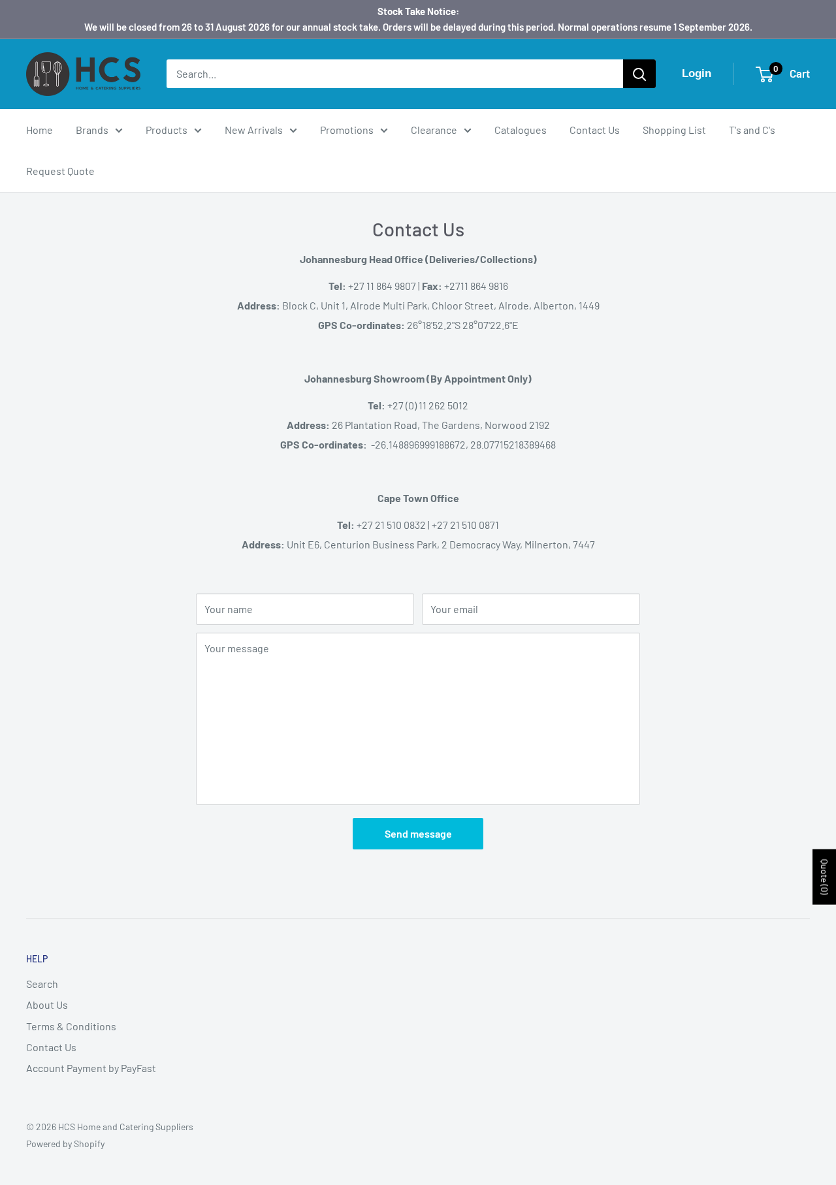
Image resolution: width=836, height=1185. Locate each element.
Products (166, 129)
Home (39, 129)
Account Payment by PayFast (91, 1068)
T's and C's (752, 129)
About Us (47, 1004)
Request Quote (60, 171)
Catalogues (520, 129)
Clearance (434, 129)
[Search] (639, 73)
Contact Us (595, 129)
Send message (418, 833)
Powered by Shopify (65, 1143)
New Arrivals (254, 129)
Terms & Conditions (71, 1026)
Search (42, 983)
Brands (92, 129)
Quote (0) (824, 877)
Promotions (347, 129)
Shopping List (674, 129)
